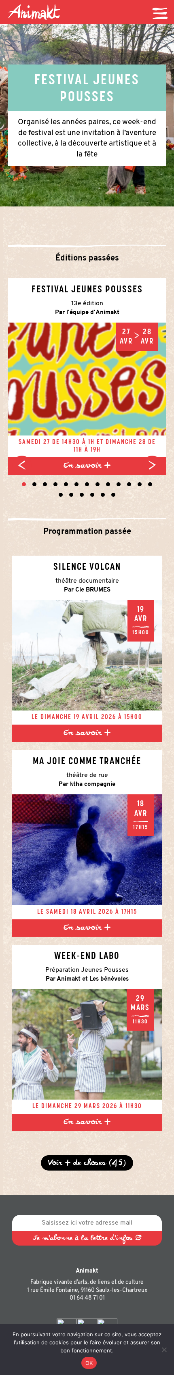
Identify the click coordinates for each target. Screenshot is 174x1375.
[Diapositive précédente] (22, 465)
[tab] (24, 484)
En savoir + (87, 466)
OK (89, 1363)
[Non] (164, 1350)
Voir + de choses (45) (87, 1163)
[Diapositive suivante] (152, 465)
